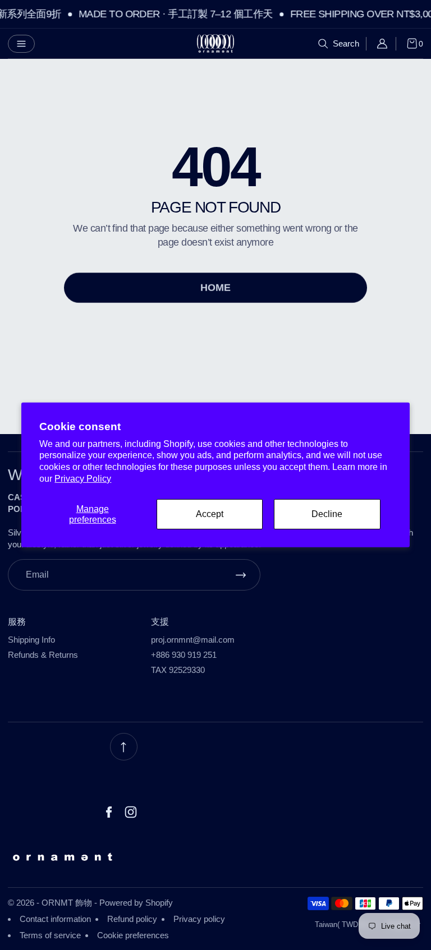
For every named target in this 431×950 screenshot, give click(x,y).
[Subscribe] (240, 575)
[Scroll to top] (124, 747)
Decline (326, 514)
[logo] (215, 43)
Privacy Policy (82, 478)
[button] (21, 44)
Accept (209, 514)
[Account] (385, 43)
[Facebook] (109, 812)
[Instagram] (130, 812)
